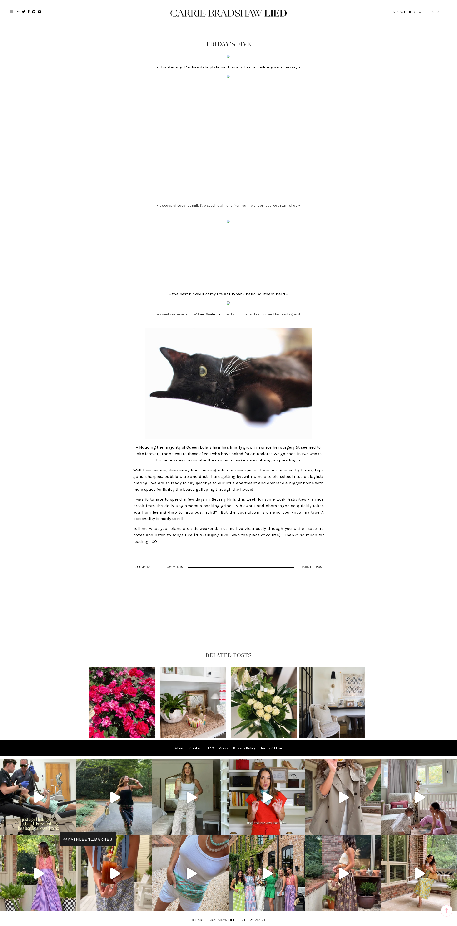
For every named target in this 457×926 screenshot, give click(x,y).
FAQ (211, 748)
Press (223, 748)
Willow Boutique (207, 314)
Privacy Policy (244, 748)
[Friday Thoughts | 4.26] (122, 737)
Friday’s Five (228, 44)
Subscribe (439, 11)
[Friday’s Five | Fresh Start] (264, 737)
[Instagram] (71, 829)
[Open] (38, 797)
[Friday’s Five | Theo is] (193, 737)
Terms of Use (271, 748)
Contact (196, 748)
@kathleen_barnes (88, 839)
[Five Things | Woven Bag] (332, 737)
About (180, 748)
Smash (259, 920)
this (198, 535)
